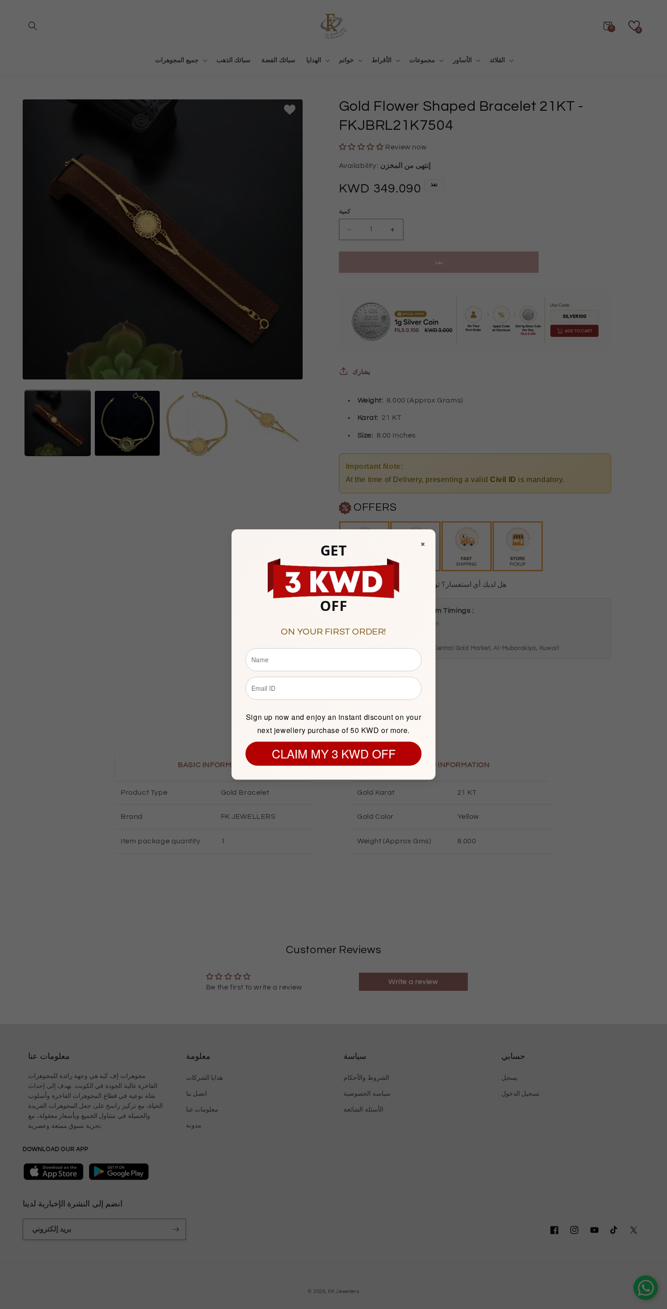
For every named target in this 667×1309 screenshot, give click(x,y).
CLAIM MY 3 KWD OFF (334, 753)
